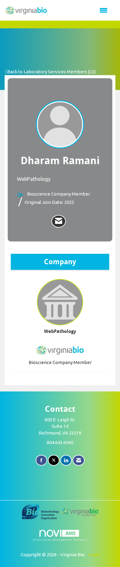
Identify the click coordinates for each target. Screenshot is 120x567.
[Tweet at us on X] (53, 460)
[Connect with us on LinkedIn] (66, 460)
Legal (93, 554)
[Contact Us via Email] (79, 460)
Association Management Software (60, 540)
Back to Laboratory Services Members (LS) (51, 71)
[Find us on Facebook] (41, 460)
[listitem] (58, 221)
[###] (41, 511)
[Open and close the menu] (81, 10)
